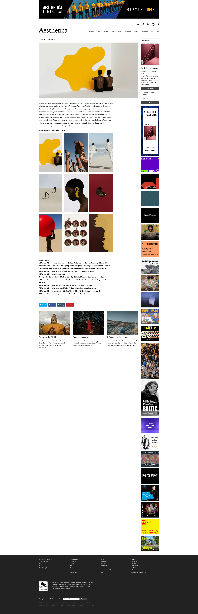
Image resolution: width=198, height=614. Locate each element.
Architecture (73, 561)
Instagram (134, 565)
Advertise (145, 31)
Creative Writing (116, 31)
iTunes (133, 570)
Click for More (150, 88)
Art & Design (74, 559)
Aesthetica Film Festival (138, 572)
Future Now (127, 31)
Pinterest (134, 563)
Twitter (133, 559)
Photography (74, 572)
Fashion (72, 563)
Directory (103, 563)
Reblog (62, 305)
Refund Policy (105, 565)
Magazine (91, 31)
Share (53, 305)
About (152, 31)
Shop (98, 31)
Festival (136, 31)
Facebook (134, 561)
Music (71, 568)
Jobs (102, 572)
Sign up (150, 102)
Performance (74, 570)
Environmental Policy (107, 570)
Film (71, 565)
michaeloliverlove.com (59, 130)
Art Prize (105, 31)
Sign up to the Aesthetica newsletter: (50, 599)
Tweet (44, 305)
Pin (71, 305)
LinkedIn (134, 568)
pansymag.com (44, 130)
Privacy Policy (105, 568)
